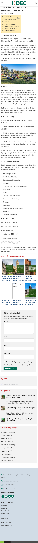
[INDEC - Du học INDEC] (19, 3)
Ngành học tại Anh (6, 438)
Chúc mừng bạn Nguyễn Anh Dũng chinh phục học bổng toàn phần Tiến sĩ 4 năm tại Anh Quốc (19, 402)
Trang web (7, 353)
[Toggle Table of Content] (17, 17)
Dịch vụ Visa (4, 518)
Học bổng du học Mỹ (7, 454)
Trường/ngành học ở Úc (8, 457)
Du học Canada (5, 510)
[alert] (18, 384)
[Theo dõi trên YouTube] (12, 496)
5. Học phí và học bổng (10, 28)
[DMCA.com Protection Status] (5, 542)
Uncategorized (22, 249)
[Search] (36, 3)
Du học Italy (4, 516)
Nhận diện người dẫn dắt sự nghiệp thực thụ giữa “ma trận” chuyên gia (20, 419)
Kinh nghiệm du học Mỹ (8, 445)
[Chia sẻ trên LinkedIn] (18, 242)
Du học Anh (4, 505)
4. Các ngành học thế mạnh (11, 26)
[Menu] (2, 3)
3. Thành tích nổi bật (9, 24)
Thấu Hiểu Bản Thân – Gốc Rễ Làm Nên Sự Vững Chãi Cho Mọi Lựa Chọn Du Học (20, 396)
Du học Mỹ (4, 508)
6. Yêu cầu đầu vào (9, 30)
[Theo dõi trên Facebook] (3, 496)
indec (17, 14)
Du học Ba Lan (5, 513)
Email (6, 345)
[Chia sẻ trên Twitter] (9, 242)
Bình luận (7, 321)
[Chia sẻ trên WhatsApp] (2, 242)
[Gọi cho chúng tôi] (9, 496)
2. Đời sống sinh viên (9, 22)
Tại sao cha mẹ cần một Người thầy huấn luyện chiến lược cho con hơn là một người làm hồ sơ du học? (20, 408)
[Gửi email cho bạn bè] (12, 242)
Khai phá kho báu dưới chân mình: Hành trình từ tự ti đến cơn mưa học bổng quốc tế (20, 413)
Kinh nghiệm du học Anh (8, 432)
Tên (5, 337)
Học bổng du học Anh (7, 441)
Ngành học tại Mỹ (6, 451)
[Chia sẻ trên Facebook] (6, 242)
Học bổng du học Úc (7, 460)
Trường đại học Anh (7, 435)
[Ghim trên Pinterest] (15, 242)
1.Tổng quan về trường (10, 20)
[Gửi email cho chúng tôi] (6, 496)
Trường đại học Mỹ (6, 448)
